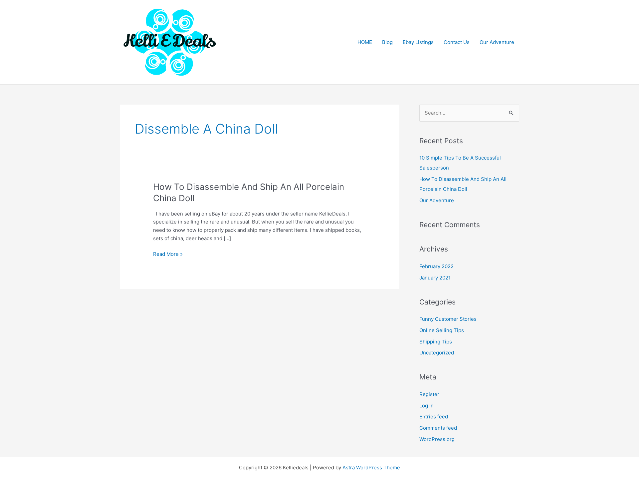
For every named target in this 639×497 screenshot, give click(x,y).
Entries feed (433, 416)
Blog (387, 42)
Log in (426, 405)
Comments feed (438, 428)
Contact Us (457, 42)
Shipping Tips (435, 341)
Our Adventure (497, 42)
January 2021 (435, 277)
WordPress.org (437, 439)
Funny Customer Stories (448, 319)
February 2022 (436, 266)
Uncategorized (436, 352)
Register (429, 394)
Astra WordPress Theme (371, 467)
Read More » (168, 254)
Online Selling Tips (441, 330)
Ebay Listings (418, 42)
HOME (364, 42)
